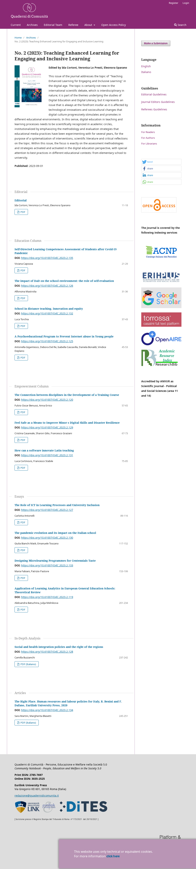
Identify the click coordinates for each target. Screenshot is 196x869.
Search (181, 25)
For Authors (148, 137)
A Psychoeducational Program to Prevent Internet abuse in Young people (64, 336)
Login (186, 3)
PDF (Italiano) (28, 664)
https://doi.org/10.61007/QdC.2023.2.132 (47, 313)
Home (18, 37)
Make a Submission (156, 43)
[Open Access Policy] (158, 211)
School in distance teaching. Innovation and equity (49, 308)
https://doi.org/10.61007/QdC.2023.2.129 (47, 427)
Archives (32, 25)
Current (16, 25)
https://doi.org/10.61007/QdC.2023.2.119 (47, 597)
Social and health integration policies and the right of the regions (59, 647)
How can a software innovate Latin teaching (44, 450)
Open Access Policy (113, 25)
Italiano (146, 72)
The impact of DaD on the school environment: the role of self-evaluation (64, 281)
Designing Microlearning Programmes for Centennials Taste (55, 560)
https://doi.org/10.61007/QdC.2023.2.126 (47, 285)
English (146, 66)
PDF (22, 212)
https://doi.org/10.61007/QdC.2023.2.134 (47, 710)
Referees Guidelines (154, 109)
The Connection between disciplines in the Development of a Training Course (67, 395)
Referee (73, 25)
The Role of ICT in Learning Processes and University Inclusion (57, 505)
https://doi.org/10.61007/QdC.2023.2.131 (47, 455)
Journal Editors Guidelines (158, 102)
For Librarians (149, 143)
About (88, 25)
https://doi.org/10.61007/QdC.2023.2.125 (47, 341)
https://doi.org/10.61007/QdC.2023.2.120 (47, 399)
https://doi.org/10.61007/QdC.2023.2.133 (47, 565)
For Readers (148, 132)
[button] (161, 162)
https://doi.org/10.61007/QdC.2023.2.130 (47, 537)
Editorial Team (53, 25)
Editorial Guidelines (154, 94)
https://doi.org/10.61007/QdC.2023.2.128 (47, 651)
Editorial (21, 200)
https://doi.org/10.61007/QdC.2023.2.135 (47, 258)
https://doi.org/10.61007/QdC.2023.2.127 (47, 510)
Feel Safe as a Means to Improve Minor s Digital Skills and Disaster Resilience (67, 422)
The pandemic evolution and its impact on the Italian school (55, 533)
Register (173, 3)
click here (112, 856)
